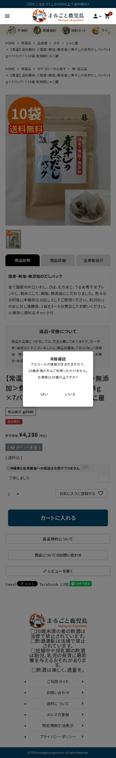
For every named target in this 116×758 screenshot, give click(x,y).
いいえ (70, 394)
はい (44, 394)
